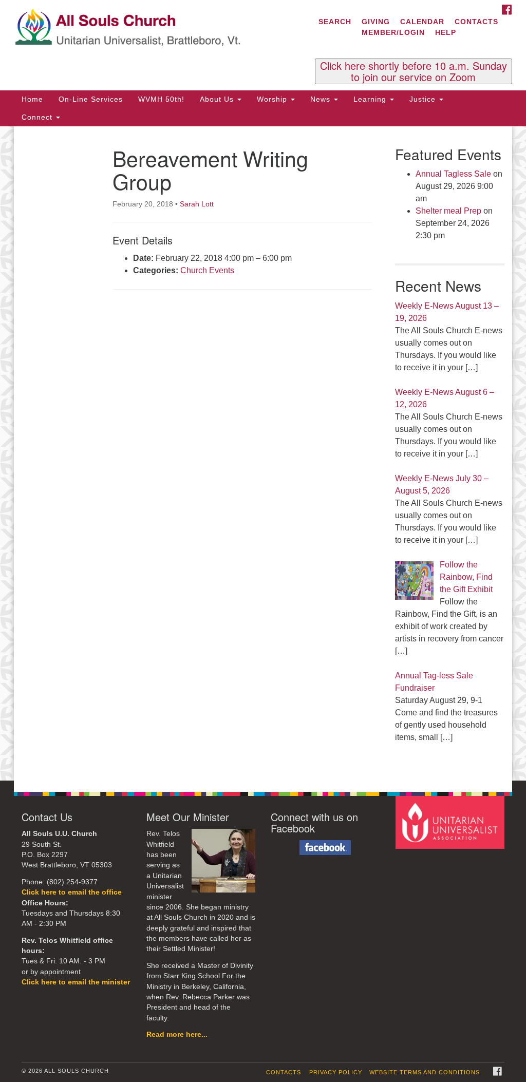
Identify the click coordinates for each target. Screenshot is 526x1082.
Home (32, 99)
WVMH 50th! (161, 99)
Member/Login (393, 32)
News (321, 99)
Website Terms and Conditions (424, 1072)
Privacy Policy (335, 1072)
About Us (218, 99)
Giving (376, 21)
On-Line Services (91, 99)
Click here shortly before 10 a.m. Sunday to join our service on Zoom (413, 71)
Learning (371, 99)
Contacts (476, 21)
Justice (423, 99)
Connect (38, 117)
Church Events (207, 270)
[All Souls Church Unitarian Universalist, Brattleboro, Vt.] (159, 28)
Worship (273, 99)
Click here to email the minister (76, 982)
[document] (263, 453)
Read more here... (177, 1034)
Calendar (422, 21)
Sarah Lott (197, 204)
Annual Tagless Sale (453, 173)
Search (334, 21)
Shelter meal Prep (448, 210)
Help (445, 32)
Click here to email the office (72, 892)
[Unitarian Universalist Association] (451, 822)
